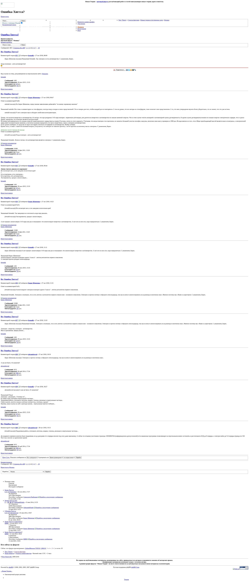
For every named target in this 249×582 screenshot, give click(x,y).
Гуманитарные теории (31, 27)
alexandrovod (32, 354)
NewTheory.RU (7, 557)
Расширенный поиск (9, 25)
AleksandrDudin (19, 502)
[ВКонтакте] (127, 70)
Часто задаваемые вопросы (64, 27)
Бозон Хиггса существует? (13, 521)
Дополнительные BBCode (63, 31)
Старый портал (111, 20)
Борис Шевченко (34, 97)
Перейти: (5, 471)
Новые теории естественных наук (151, 20)
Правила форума (59, 25)
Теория (126, 579)
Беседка (25, 31)
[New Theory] (7, 7)
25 (8, 502)
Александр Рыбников (30, 497)
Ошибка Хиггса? (10, 34)
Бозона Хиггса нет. (11, 500)
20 (17, 84)
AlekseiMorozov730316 (32, 548)
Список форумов (133, 20)
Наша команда (9, 553)
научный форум (102, 1)
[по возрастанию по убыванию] (72, 457)
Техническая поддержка (63, 22)
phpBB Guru (135, 567)
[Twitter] (129, 70)
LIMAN (43, 548)
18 (39, 48)
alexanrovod (14, 513)
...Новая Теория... (6, 571)
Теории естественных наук (34, 29)
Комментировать (6, 42)
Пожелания (56, 24)
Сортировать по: (43, 457)
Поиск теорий (98, 20)
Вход (79, 30)
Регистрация (82, 29)
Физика (166, 20)
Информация (53, 20)
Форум (20, 20)
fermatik (31, 55)
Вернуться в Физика (7, 467)
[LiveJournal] (135, 70)
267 (17, 154)
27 (13, 502)
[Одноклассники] (131, 70)
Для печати (81, 24)
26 (10, 502)
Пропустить (5, 16)
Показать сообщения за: (18, 457)
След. (8, 457)
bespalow (13, 492)
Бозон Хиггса (9, 490)
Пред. (4, 457)
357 (17, 375)
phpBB (11, 567)
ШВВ (6, 523)
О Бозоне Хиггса (10, 511)
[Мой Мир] (133, 70)
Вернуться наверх (7, 89)
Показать (45, 74)
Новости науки (85, 20)
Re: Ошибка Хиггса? (9, 52)
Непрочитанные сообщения (34, 24)
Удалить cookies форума (23, 553)
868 (17, 373)
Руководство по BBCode (62, 29)
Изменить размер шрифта (86, 22)
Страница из (19, 48)
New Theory (122, 20)
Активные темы (28, 25)
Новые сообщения (30, 22)
